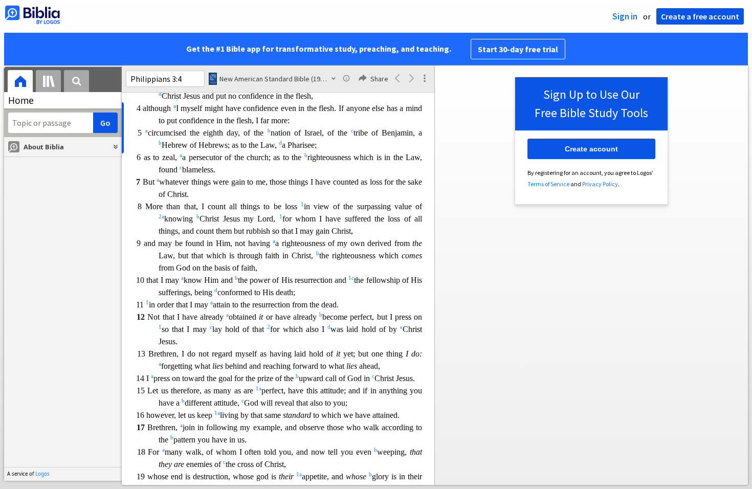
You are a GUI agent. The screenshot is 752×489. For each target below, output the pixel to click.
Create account (591, 149)
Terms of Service (548, 184)
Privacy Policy (600, 184)
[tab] (20, 82)
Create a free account (700, 16)
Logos (42, 474)
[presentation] (20, 82)
